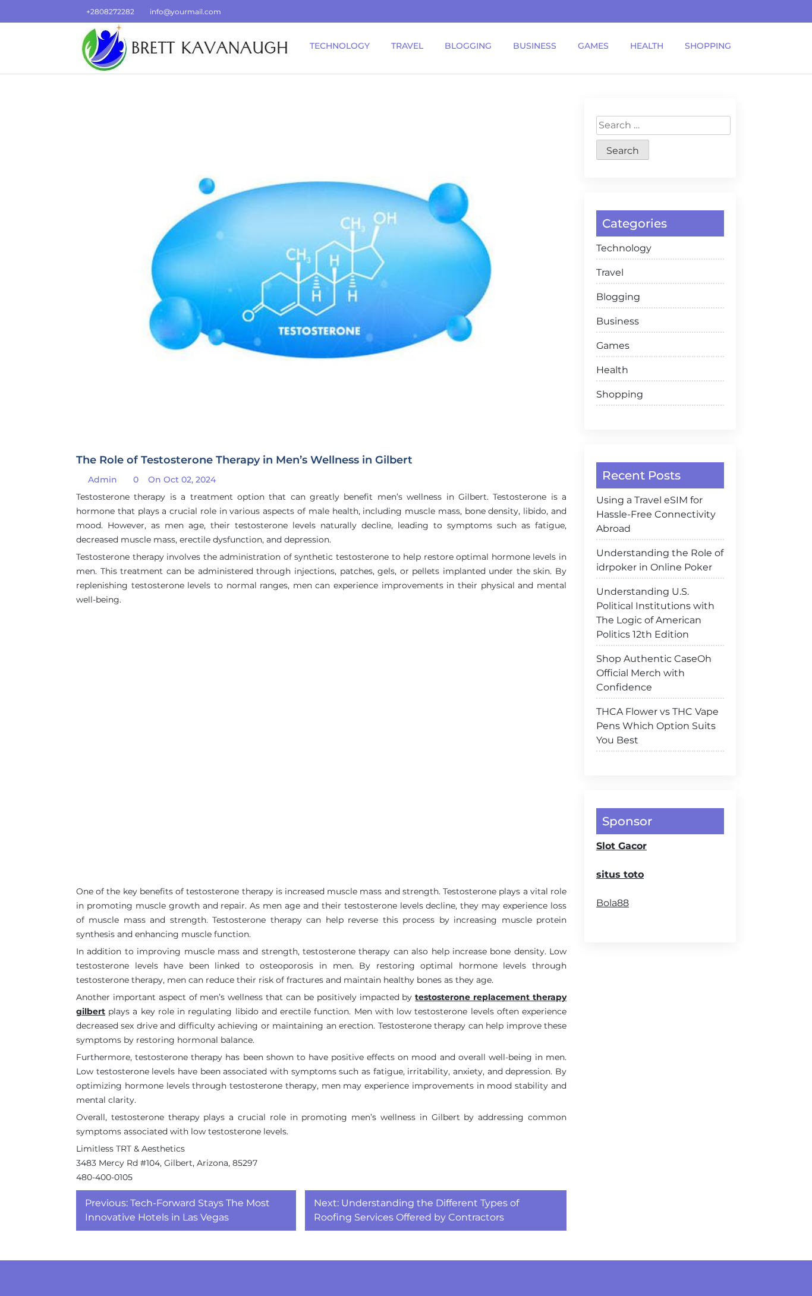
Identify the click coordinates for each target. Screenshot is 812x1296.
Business (617, 321)
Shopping (619, 394)
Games (613, 345)
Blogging (618, 296)
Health (612, 370)
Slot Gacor (621, 846)
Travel (610, 272)
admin (101, 479)
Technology (624, 248)
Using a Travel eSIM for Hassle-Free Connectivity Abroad (656, 514)
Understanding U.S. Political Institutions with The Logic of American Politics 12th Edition (655, 613)
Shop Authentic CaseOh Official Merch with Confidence (654, 673)
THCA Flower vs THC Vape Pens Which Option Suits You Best (657, 726)
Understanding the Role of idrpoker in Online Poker (659, 560)
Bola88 (612, 903)
